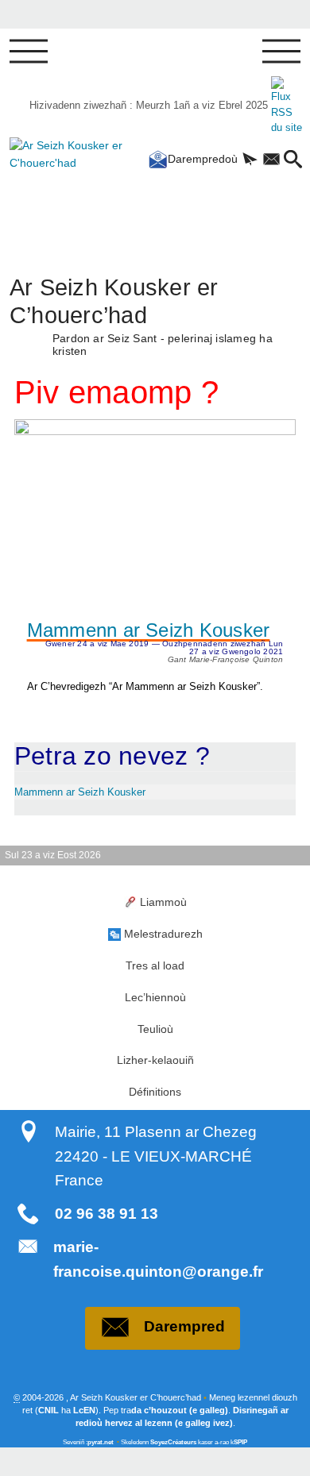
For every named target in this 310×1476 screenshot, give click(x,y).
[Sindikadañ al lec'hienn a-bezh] (286, 105)
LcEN (84, 1410)
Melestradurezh (163, 933)
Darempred (184, 1326)
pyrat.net (100, 1442)
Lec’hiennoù (155, 997)
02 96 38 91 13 (106, 1213)
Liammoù (163, 902)
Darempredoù (203, 158)
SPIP (240, 1442)
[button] (250, 160)
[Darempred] (271, 160)
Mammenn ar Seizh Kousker (148, 630)
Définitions (155, 1091)
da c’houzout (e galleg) (179, 1410)
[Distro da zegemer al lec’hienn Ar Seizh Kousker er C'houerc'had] (56, 188)
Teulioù (155, 1029)
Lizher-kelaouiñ (155, 1060)
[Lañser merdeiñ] (28, 52)
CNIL (48, 1410)
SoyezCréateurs (173, 1442)
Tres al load (155, 965)
